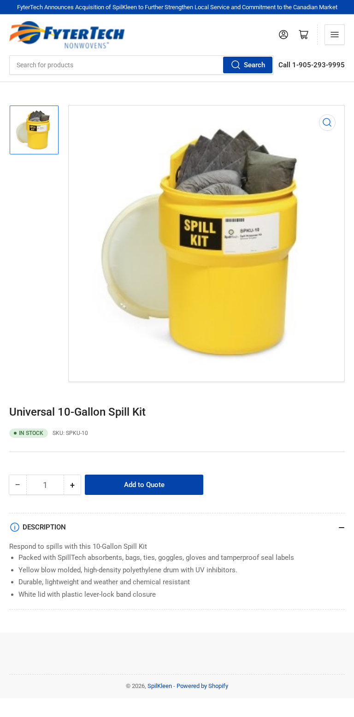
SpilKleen (160, 685)
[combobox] (141, 65)
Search (254, 65)
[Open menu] (334, 34)
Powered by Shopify (202, 685)
